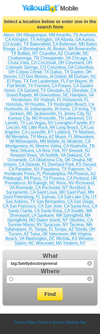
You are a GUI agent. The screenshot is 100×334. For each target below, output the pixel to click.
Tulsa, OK (39, 234)
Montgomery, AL (19, 146)
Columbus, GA (60, 67)
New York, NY (55, 150)
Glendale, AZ (59, 90)
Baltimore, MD (72, 44)
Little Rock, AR (41, 127)
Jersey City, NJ (77, 113)
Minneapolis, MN (30, 141)
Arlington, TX (23, 39)
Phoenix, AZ (85, 173)
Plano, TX (39, 178)
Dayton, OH (81, 72)
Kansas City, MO (23, 118)
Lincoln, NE (16, 127)
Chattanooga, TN (23, 58)
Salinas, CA (52, 197)
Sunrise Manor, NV (25, 224)
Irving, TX (87, 109)
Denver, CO (14, 76)
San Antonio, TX (20, 201)
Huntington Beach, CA (74, 104)
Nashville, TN (82, 146)
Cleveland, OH (78, 62)
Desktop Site (76, 322)
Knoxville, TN (51, 118)
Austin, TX (19, 44)
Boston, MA (63, 49)
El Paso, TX (18, 81)
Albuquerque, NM (39, 35)
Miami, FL (64, 136)
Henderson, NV (25, 99)
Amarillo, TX (67, 35)
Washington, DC (40, 238)
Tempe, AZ (64, 229)
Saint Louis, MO (51, 192)
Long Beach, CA (71, 127)
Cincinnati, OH (51, 62)
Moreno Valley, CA (52, 146)
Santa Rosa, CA (55, 211)
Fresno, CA (68, 86)
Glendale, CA (84, 90)
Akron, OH (12, 35)
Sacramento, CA (21, 192)
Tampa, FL (43, 229)
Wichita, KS (66, 238)
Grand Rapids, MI (22, 95)
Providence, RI (18, 183)
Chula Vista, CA (22, 62)
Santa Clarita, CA (24, 211)
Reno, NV (65, 183)
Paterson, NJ (80, 169)
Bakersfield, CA (44, 44)
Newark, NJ (79, 150)
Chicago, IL (82, 58)
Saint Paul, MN (80, 192)
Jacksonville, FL (48, 113)
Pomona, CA (60, 178)
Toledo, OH (85, 229)
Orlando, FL (36, 164)
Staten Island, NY (52, 220)
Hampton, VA (82, 95)
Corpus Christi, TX (32, 72)
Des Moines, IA (39, 76)
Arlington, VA (48, 39)
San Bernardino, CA (54, 201)
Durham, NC (85, 76)
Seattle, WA (81, 211)
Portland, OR (85, 178)
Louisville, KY (41, 132)
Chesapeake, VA (55, 58)
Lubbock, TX (66, 132)
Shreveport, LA (22, 215)
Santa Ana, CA (84, 206)
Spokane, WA (49, 215)
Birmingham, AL (37, 49)
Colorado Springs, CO (26, 67)
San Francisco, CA (26, 206)
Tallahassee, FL (19, 229)
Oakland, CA (78, 155)
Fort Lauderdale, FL (47, 81)
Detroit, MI (63, 76)
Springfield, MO (21, 220)
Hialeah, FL (51, 99)
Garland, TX (35, 90)
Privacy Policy (25, 322)
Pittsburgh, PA (16, 178)
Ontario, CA (13, 164)
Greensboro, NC (54, 95)
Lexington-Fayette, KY (75, 123)
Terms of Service (51, 322)
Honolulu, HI (17, 104)
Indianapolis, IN (44, 109)
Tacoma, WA (80, 224)
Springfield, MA (77, 215)
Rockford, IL (80, 187)
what (50, 255)
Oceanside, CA (21, 160)
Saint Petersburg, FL (22, 197)
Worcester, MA (49, 243)
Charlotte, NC (76, 53)
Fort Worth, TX (20, 86)
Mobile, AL (56, 141)
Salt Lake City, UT (80, 197)
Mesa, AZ (45, 136)
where (50, 271)
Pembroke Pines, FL (22, 173)
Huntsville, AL (16, 109)
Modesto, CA (79, 141)
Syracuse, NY (55, 224)
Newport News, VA (27, 155)
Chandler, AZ (51, 53)
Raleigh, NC (44, 183)
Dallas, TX (59, 72)
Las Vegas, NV (40, 123)
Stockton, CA (81, 220)
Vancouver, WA (62, 234)
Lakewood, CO (78, 118)
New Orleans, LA (25, 150)
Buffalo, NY (27, 53)
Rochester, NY (55, 187)
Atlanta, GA (71, 39)
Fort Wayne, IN (79, 81)
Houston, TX (41, 104)
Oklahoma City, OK (53, 160)
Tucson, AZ (18, 234)
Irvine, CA (68, 109)
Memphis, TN (24, 136)
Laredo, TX (15, 123)
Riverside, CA (28, 187)
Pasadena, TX (54, 169)
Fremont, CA (45, 86)
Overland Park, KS (65, 164)
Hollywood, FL (76, 99)
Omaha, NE (82, 160)
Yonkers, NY (74, 243)
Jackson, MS (21, 113)
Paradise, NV (27, 169)
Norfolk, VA (55, 155)
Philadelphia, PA (57, 173)
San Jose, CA (57, 206)
